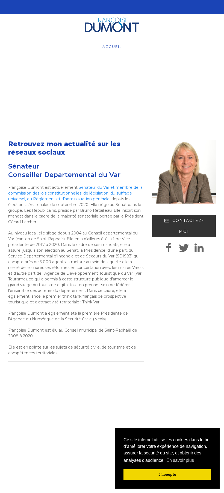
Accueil (112, 46)
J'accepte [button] (167, 474)
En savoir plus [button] (180, 460)
